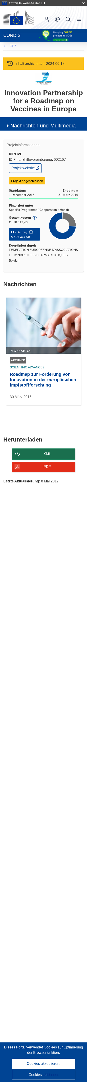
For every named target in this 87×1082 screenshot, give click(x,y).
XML (47, 454)
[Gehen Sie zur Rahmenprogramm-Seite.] (43, 78)
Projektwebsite (23, 169)
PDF (47, 467)
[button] (57, 19)
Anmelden (47, 19)
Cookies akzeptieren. (43, 1063)
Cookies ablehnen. (43, 1075)
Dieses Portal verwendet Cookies (31, 1047)
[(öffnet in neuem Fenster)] (18, 17)
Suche (68, 19)
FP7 (13, 46)
